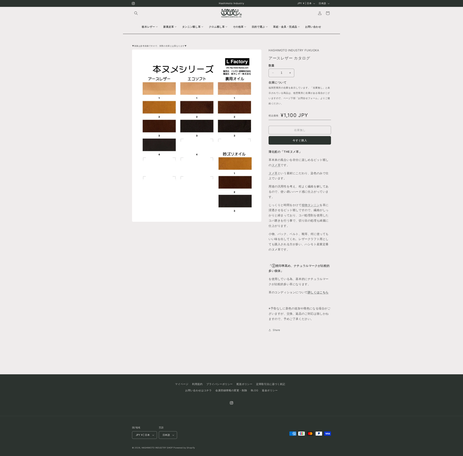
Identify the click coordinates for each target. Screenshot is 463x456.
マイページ (181, 384)
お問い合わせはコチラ (198, 390)
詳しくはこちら (318, 292)
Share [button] (276, 329)
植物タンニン (311, 205)
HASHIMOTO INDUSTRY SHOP (157, 447)
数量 (272, 65)
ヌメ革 (276, 165)
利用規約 (197, 384)
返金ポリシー (270, 390)
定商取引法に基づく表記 (270, 384)
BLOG (254, 390)
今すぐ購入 (300, 140)
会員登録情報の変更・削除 (231, 390)
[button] (136, 13)
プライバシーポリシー (219, 384)
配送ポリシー (244, 384)
